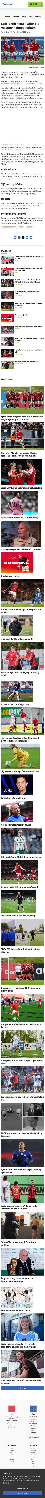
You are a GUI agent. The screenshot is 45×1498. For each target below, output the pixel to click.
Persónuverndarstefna (12, 1420)
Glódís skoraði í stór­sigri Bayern (16, 825)
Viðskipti (11, 1450)
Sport (11, 1452)
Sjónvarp (11, 1459)
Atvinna (33, 1452)
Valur (21, 227)
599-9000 (13, 1427)
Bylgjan (33, 1459)
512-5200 (34, 1417)
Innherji (33, 1448)
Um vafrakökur (33, 1435)
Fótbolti (29, 227)
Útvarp (12, 1461)
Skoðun (12, 1457)
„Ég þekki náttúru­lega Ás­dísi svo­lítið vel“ (20, 772)
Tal (33, 1466)
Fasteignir (33, 1450)
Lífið (12, 1455)
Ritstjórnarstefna (33, 1423)
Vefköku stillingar (22, 1488)
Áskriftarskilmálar (33, 1426)
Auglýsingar (33, 1419)
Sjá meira (22, 1388)
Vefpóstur (33, 1432)
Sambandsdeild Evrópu (9, 227)
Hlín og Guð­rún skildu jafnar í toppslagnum (21, 857)
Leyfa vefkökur (22, 1493)
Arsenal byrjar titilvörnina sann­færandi (19, 887)
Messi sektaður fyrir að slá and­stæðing (28, 327)
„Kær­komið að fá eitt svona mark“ (27, 362)
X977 (33, 1464)
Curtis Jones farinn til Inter (13, 798)
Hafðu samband (33, 1421)
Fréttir (11, 1448)
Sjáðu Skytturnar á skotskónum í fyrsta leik (21, 488)
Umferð (33, 1430)
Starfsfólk (33, 1428)
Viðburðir (33, 1455)
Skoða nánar (7, 1483)
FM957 (33, 1461)
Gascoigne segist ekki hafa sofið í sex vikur (21, 550)
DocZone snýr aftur (21, 315)
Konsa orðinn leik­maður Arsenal (16, 1311)
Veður (33, 1457)
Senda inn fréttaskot (33, 1437)
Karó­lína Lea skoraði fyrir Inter (15, 705)
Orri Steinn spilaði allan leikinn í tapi (18, 916)
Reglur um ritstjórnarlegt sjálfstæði (12, 1417)
